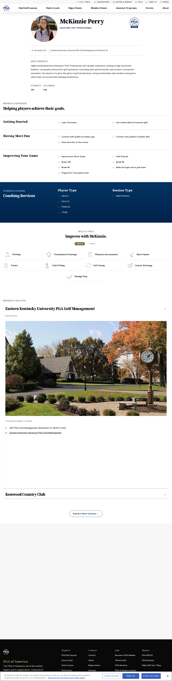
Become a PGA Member (125, 655)
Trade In (151, 2)
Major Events (75, 8)
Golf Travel (85, 2)
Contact (92, 655)
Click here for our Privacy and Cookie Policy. (66, 678)
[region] (86, 676)
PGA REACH (147, 655)
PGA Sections (121, 665)
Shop (139, 2)
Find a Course (67, 665)
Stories (149, 8)
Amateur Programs (126, 8)
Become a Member (124, 2)
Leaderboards (103, 2)
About (165, 8)
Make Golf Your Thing (151, 665)
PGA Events (67, 670)
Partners (92, 670)
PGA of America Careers (125, 670)
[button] (86, 309)
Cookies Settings (111, 676)
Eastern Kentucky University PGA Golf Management (36, 433)
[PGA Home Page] (6, 8)
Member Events (99, 8)
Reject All (131, 676)
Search (165, 2)
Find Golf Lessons (28, 8)
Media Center (94, 665)
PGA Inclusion (148, 660)
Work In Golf (120, 660)
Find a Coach (52, 8)
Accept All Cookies (151, 676)
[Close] (168, 676)
